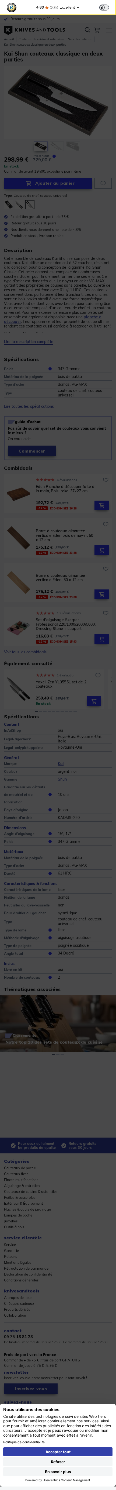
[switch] (104, 7)
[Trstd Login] (107, 6)
